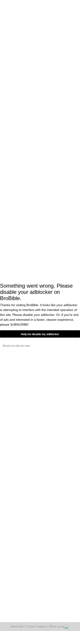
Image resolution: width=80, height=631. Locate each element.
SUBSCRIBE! (19, 324)
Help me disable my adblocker (40, 334)
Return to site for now (16, 345)
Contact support (36, 626)
